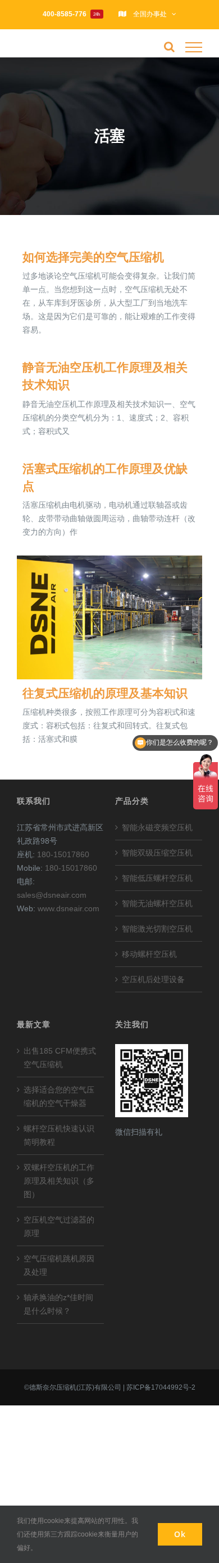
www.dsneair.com (68, 908)
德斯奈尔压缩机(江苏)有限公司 (75, 1387)
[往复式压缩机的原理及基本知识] (109, 617)
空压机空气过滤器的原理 (59, 1226)
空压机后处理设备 (153, 979)
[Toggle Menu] (194, 47)
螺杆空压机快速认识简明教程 (59, 1135)
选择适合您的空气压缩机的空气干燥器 (59, 1096)
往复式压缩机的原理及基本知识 (105, 693)
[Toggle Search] (169, 46)
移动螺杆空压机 (149, 954)
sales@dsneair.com (51, 894)
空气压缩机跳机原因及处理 (59, 1265)
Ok (180, 1534)
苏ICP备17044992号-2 (160, 1387)
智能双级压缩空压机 (157, 852)
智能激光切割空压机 (157, 928)
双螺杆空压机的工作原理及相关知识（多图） (59, 1181)
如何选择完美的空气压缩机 (93, 257)
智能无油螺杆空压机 (157, 903)
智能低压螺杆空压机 (157, 878)
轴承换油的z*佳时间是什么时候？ (58, 1304)
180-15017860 (63, 854)
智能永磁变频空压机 (157, 827)
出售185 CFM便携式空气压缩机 (60, 1057)
